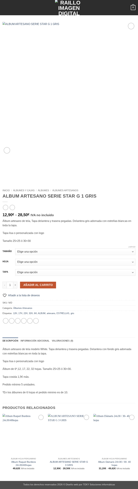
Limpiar (131, 247)
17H (20, 313)
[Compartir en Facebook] (11, 321)
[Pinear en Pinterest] (30, 321)
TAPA (5, 272)
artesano (51, 313)
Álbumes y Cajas (23, 190)
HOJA (5, 261)
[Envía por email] (24, 321)
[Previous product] (12, 207)
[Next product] (5, 207)
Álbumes (43, 190)
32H (31, 313)
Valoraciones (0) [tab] (62, 341)
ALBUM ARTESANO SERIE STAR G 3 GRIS (69, 463)
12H (15, 313)
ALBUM (41, 313)
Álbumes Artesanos (65, 190)
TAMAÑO (7, 251)
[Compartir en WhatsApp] (5, 321)
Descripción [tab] (10, 341)
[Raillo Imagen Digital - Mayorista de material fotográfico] (69, 7)
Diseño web (72, 484)
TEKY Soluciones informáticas (99, 484)
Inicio (6, 190)
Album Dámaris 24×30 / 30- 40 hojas (114, 463)
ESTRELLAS (63, 313)
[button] (5, 8)
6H (35, 313)
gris (72, 313)
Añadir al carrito (38, 285)
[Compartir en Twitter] (18, 321)
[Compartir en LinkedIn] (36, 321)
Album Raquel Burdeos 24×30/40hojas (23, 463)
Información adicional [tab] (35, 341)
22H (25, 313)
